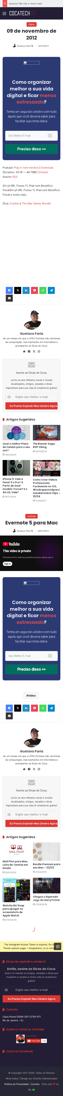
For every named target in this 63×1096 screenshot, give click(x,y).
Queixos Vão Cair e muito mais (25, 3)
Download (47, 167)
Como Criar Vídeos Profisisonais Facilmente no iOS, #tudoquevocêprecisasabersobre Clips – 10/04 (46, 488)
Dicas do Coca (39, 345)
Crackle (14, 203)
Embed (43, 172)
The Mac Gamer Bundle (36, 203)
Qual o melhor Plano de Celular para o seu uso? (16, 447)
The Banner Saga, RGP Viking (44, 445)
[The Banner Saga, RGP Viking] (46, 432)
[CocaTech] (23, 13)
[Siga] (57, 946)
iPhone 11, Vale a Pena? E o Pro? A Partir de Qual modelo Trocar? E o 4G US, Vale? (15, 485)
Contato (35, 1084)
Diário (32, 24)
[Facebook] (9, 290)
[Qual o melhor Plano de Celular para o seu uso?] (16, 433)
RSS (15, 176)
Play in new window (26, 167)
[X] (17, 290)
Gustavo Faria (24, 46)
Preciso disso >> (31, 149)
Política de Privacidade (16, 1084)
